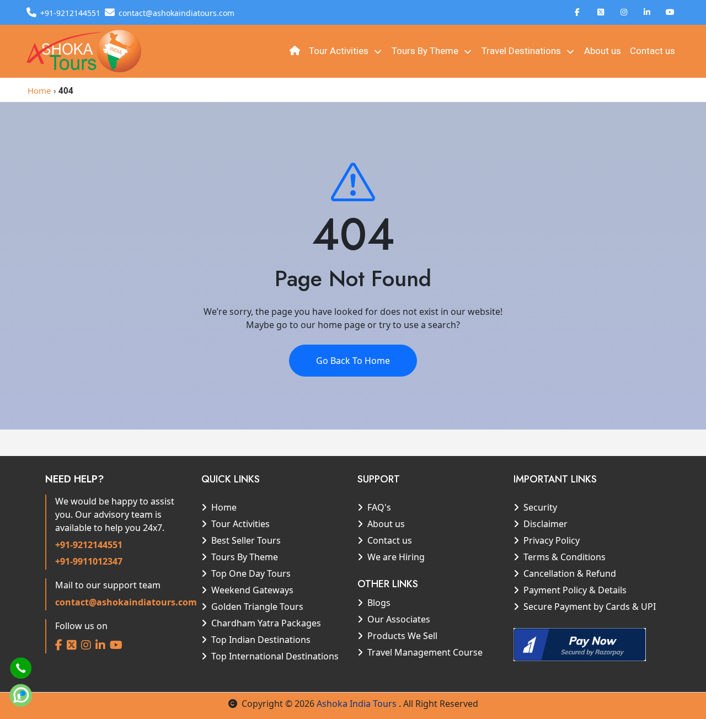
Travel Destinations (522, 50)
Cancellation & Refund (569, 573)
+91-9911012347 (88, 561)
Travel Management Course (425, 652)
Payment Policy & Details (575, 590)
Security (540, 507)
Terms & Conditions (564, 557)
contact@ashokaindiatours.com (126, 602)
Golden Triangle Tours (257, 606)
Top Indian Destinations (261, 640)
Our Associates (398, 619)
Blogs (379, 603)
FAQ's (379, 507)
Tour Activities (340, 50)
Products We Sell (402, 636)
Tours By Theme (426, 50)
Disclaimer (545, 524)
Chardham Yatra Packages (266, 623)
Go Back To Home (353, 361)
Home (39, 90)
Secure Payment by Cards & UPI (589, 606)
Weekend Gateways (252, 590)
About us (602, 50)
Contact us (652, 50)
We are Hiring (396, 557)
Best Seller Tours (246, 540)
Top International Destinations (275, 656)
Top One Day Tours (251, 573)
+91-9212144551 (88, 545)
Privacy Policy (551, 540)
